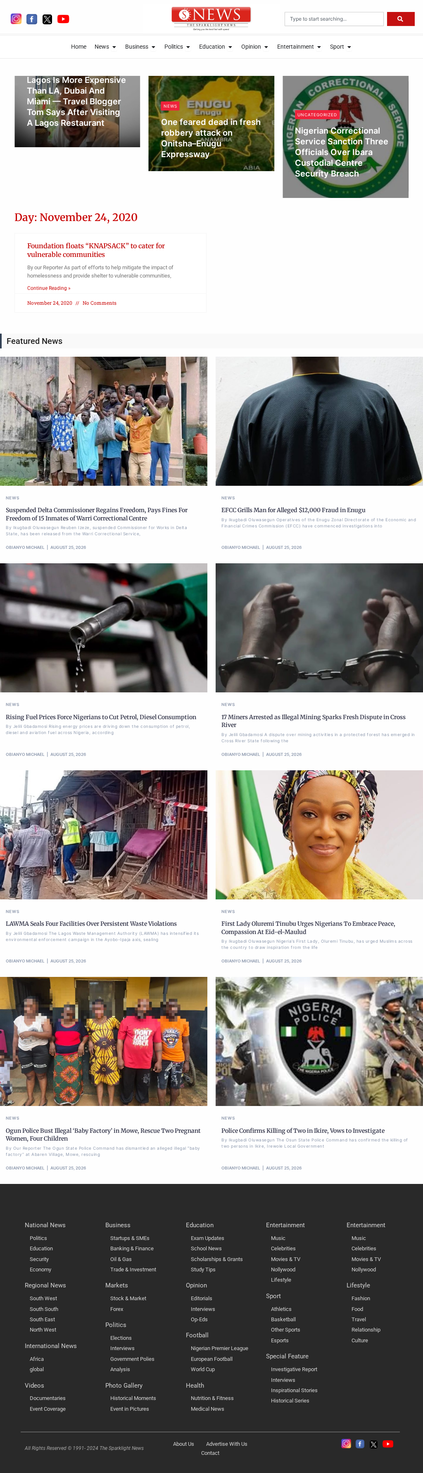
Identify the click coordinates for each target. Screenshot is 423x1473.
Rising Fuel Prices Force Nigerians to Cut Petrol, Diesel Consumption (101, 717)
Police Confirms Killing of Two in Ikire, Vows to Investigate (303, 1130)
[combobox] (334, 19)
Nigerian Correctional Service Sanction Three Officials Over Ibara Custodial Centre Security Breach (341, 152)
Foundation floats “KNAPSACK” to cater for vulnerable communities (96, 250)
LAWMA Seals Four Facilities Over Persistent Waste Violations (91, 923)
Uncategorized (317, 114)
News (170, 106)
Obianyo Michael (54, 136)
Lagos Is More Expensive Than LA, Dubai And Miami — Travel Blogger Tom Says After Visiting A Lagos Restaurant (76, 101)
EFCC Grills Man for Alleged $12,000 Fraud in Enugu (293, 510)
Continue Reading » (49, 288)
